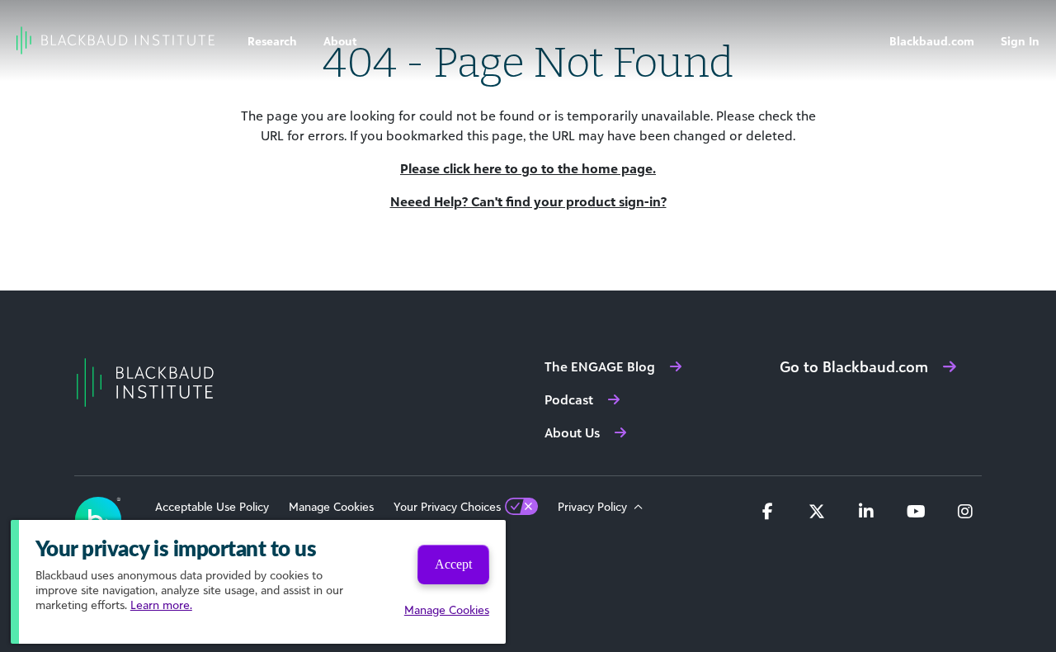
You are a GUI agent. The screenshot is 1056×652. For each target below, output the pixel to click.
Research (272, 41)
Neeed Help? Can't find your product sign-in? (528, 201)
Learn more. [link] (161, 605)
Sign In (1020, 41)
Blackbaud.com (931, 41)
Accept (453, 564)
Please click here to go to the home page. (528, 168)
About (340, 41)
